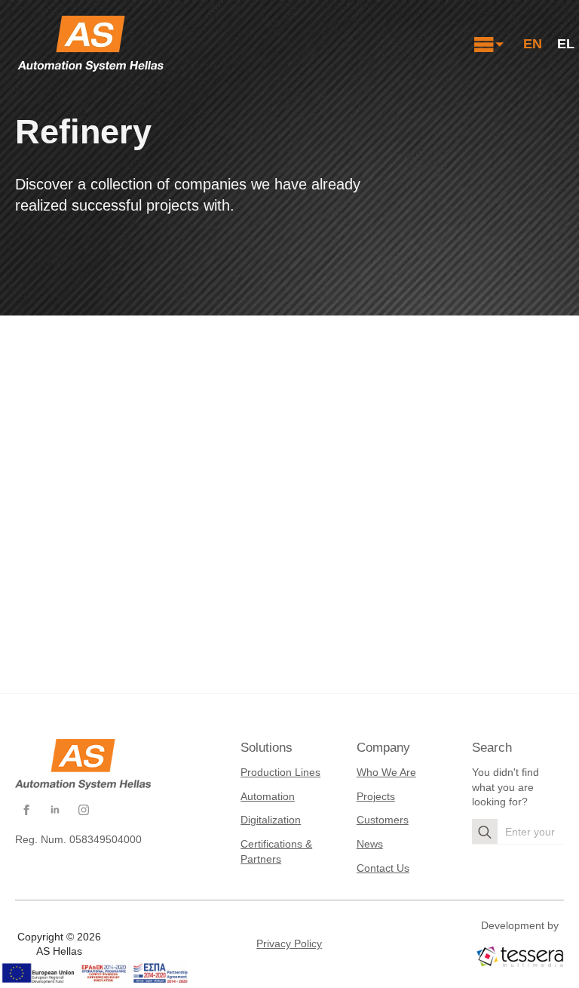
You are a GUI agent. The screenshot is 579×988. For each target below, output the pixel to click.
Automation (267, 796)
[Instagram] (83, 810)
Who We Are (386, 772)
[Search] (485, 832)
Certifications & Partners (276, 851)
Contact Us (383, 868)
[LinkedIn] (55, 810)
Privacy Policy (289, 943)
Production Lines (280, 772)
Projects (376, 796)
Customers (383, 820)
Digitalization (270, 820)
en (532, 43)
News (370, 844)
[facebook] (26, 810)
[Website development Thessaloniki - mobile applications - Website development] (520, 956)
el (565, 43)
